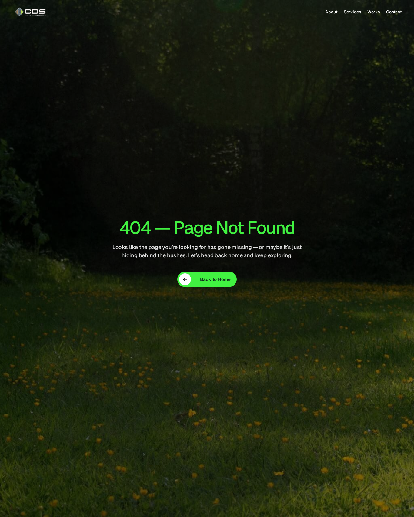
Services (352, 12)
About (331, 12)
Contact (394, 12)
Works (373, 12)
